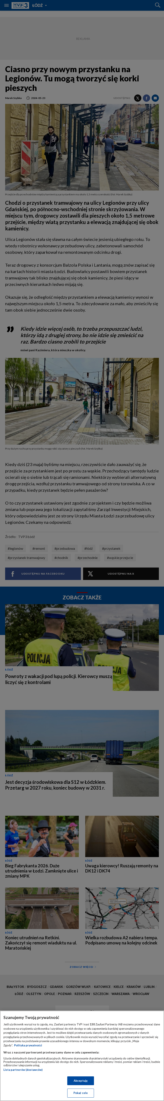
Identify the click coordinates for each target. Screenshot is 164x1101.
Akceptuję (81, 1080)
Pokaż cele (80, 1093)
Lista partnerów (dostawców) (22, 1069)
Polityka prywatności (28, 1045)
